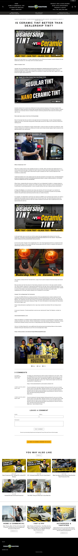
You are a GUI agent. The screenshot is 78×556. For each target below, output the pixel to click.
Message (17, 419)
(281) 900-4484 (5, 549)
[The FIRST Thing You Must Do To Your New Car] (39, 485)
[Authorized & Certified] (64, 514)
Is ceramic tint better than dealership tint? (34, 19)
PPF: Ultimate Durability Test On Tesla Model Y (39, 475)
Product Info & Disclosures (60, 3)
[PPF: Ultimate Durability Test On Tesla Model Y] (39, 465)
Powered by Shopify (39, 551)
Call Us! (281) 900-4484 (60, 9)
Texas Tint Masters (20, 190)
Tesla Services (16, 9)
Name (16, 414)
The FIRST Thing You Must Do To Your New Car (39, 495)
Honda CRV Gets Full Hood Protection (14, 495)
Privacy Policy (44, 432)
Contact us (64, 532)
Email (41, 414)
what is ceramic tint (46, 19)
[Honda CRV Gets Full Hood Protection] (14, 485)
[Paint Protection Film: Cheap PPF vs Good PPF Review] (14, 465)
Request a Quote (60, 7)
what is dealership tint (54, 19)
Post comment (39, 429)
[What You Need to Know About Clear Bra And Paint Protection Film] (64, 465)
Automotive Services (16, 7)
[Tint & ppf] (39, 514)
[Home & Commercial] (14, 514)
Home (16, 3)
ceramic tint (17, 19)
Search (3, 541)
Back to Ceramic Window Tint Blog (40, 441)
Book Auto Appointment (60, 5)
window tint (60, 19)
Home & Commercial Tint (16, 5)
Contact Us (39, 532)
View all (39, 455)
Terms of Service (51, 432)
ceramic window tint (22, 19)
